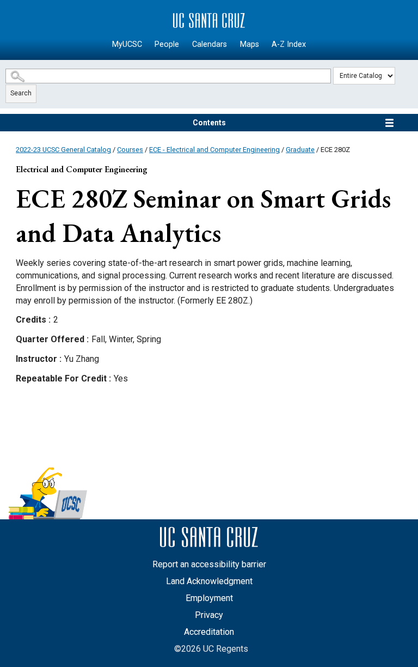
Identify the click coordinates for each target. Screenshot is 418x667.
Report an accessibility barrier (209, 564)
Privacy (209, 615)
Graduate (300, 149)
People (167, 44)
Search (21, 93)
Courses (130, 149)
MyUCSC (127, 44)
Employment (209, 598)
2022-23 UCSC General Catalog (63, 149)
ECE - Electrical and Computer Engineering (214, 149)
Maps (249, 44)
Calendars (209, 44)
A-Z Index (289, 44)
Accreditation (209, 632)
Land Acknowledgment (209, 581)
